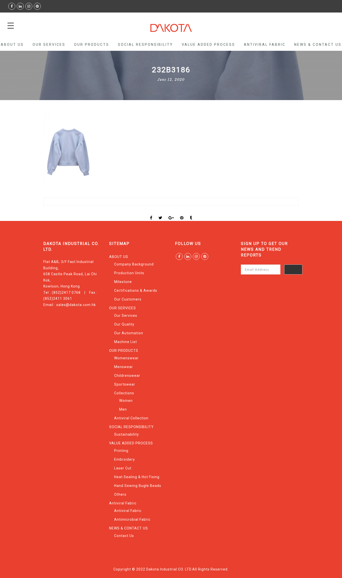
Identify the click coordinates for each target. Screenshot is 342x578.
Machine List (125, 342)
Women (126, 401)
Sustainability (126, 434)
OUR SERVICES (49, 45)
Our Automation (128, 333)
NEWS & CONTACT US (317, 45)
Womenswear (126, 358)
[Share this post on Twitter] (160, 213)
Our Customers (127, 299)
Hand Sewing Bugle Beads (137, 486)
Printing (121, 451)
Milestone (123, 282)
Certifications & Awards (135, 290)
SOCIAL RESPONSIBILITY (145, 45)
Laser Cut (122, 468)
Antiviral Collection (131, 418)
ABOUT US (12, 45)
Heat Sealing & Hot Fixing (136, 477)
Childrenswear (127, 376)
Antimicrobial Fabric (132, 519)
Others (120, 494)
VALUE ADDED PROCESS (208, 45)
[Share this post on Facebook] (151, 213)
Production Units (129, 273)
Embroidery (124, 459)
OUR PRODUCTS (91, 45)
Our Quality (124, 324)
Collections (124, 393)
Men (123, 409)
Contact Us (124, 536)
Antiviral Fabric (264, 45)
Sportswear (124, 384)
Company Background (134, 264)
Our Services (125, 316)
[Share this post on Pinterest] (182, 213)
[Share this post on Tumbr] (191, 213)
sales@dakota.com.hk (76, 305)
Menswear (123, 367)
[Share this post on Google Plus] (171, 213)
